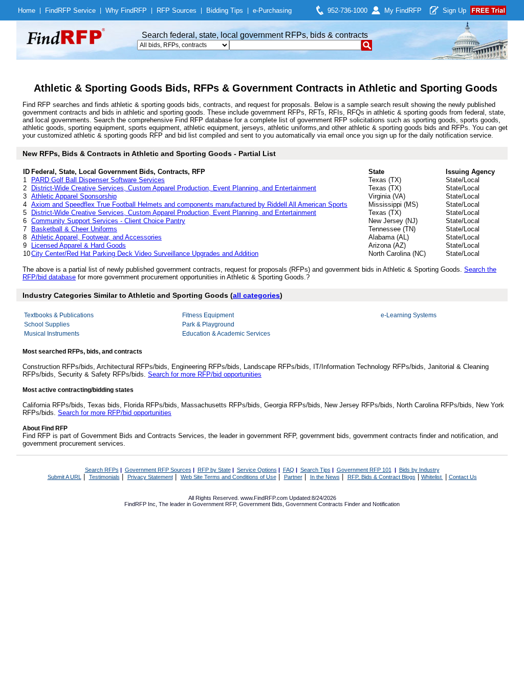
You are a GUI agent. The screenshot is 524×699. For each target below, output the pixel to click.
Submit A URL (64, 477)
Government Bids (260, 504)
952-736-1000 (347, 10)
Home (26, 10)
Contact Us (463, 477)
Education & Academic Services (226, 333)
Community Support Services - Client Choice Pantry (108, 221)
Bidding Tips (224, 10)
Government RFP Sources (158, 470)
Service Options (257, 470)
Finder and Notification (372, 504)
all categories (256, 295)
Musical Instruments (51, 333)
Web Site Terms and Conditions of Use (228, 477)
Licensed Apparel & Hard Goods (78, 245)
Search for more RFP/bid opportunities (204, 374)
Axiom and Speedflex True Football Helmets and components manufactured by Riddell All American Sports (189, 204)
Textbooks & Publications (59, 315)
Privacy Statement (150, 477)
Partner (293, 477)
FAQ (288, 470)
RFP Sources (176, 10)
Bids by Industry (419, 470)
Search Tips (315, 470)
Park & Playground (208, 324)
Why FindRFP (126, 10)
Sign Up (454, 10)
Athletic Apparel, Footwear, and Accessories (96, 237)
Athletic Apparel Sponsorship (74, 196)
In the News (325, 477)
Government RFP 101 (364, 470)
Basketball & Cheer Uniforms (74, 229)
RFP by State (214, 470)
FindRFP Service (70, 10)
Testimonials (104, 477)
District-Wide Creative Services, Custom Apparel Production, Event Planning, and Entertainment (173, 188)
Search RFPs (102, 470)
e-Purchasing (272, 10)
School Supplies (47, 324)
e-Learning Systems (408, 315)
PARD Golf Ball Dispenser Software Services (98, 180)
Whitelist (432, 477)
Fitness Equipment (208, 315)
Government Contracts (314, 504)
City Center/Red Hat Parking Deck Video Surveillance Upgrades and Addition (144, 253)
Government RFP (214, 504)
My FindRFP (403, 10)
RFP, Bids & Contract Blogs (381, 477)
